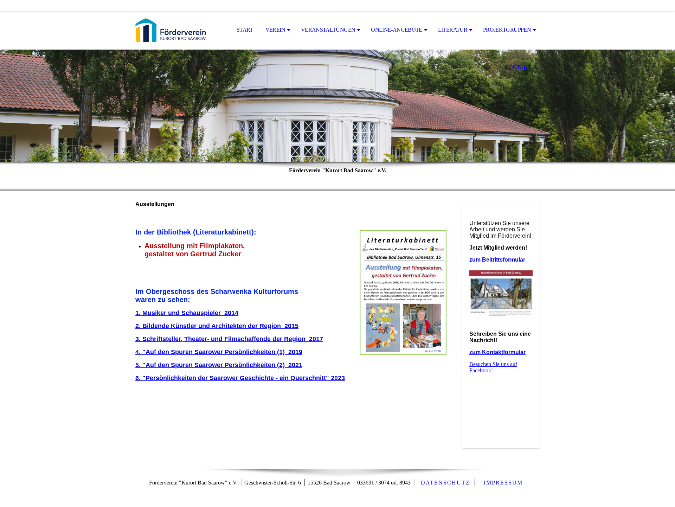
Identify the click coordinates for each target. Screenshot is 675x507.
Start (245, 30)
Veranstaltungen (328, 30)
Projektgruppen (507, 30)
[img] (170, 30)
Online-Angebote (396, 30)
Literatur (452, 30)
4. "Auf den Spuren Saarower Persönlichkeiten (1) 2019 (218, 351)
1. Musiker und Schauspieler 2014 (186, 312)
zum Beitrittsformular (497, 260)
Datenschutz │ (449, 483)
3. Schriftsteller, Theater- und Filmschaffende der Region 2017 (229, 338)
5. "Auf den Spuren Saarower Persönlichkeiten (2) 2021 (218, 364)
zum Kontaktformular (497, 352)
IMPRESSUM (503, 483)
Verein (275, 30)
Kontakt (517, 67)
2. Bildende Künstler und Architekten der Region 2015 (216, 325)
